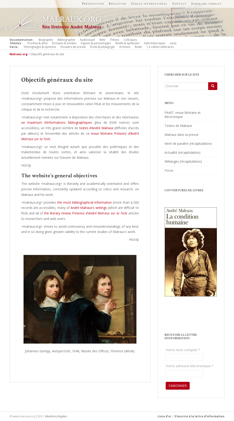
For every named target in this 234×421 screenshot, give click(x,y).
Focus (169, 170)
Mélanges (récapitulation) (183, 161)
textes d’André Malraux (96, 128)
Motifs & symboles (127, 43)
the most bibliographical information (84, 202)
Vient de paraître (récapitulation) (188, 143)
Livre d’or (164, 416)
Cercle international (149, 4)
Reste (138, 47)
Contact (179, 4)
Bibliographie (66, 40)
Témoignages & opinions (40, 47)
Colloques (130, 40)
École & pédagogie (102, 47)
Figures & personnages (96, 43)
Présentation (93, 4)
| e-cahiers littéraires (160, 47)
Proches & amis (37, 43)
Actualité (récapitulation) (182, 152)
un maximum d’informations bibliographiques (56, 122)
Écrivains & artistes (64, 43)
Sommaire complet (206, 4)
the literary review (85, 213)
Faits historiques (154, 43)
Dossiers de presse (73, 47)
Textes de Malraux (178, 125)
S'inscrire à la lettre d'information (199, 416)
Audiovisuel (87, 40)
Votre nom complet (183, 350)
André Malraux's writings (89, 207)
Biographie (46, 40)
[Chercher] (212, 86)
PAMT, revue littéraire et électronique (183, 114)
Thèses (114, 40)
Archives (124, 47)
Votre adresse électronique (190, 366)
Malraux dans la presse (182, 134)
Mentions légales (56, 416)
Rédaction (117, 4)
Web (102, 40)
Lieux (173, 43)
